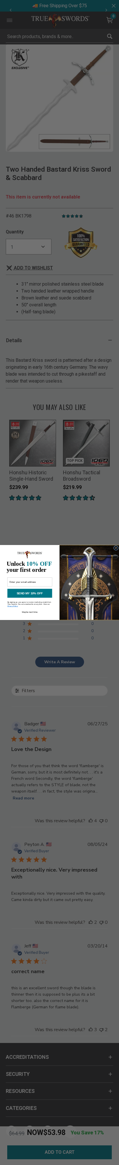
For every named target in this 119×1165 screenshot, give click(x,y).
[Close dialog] (116, 548)
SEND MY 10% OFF (30, 593)
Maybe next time (30, 612)
